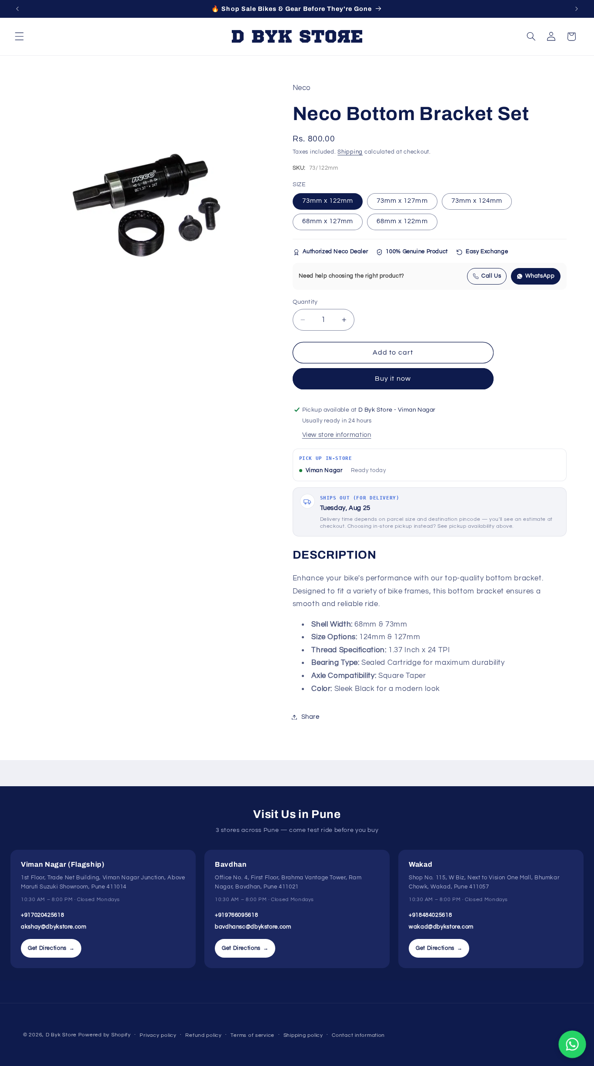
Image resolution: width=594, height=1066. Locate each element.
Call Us (491, 276)
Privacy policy (158, 1035)
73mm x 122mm (328, 201)
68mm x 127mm (328, 221)
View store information (336, 435)
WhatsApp (539, 276)
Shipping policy (303, 1035)
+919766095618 (236, 915)
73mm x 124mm (477, 201)
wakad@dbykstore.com (441, 927)
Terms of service (252, 1035)
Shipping (350, 152)
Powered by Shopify (104, 1034)
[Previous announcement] (17, 8)
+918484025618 (430, 915)
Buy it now (393, 378)
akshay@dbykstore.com (54, 927)
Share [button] (310, 717)
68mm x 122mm (402, 221)
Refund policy (203, 1035)
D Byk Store (62, 1034)
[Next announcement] (576, 8)
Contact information (358, 1035)
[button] (19, 37)
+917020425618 (42, 915)
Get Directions (51, 948)
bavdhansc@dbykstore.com (253, 927)
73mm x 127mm (402, 201)
